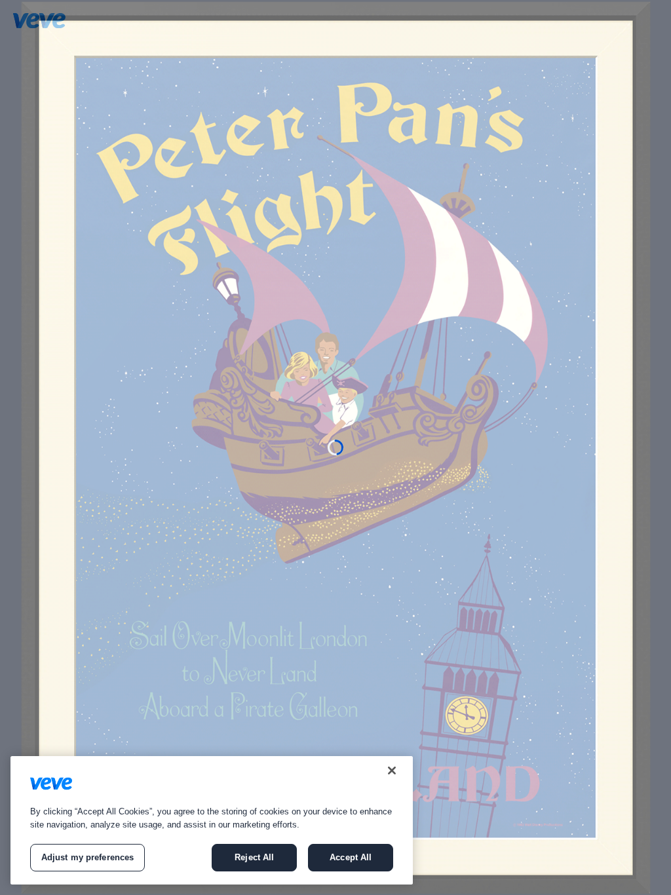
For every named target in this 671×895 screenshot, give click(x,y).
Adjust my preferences (87, 857)
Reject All (254, 857)
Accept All (351, 857)
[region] (211, 820)
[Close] (391, 770)
